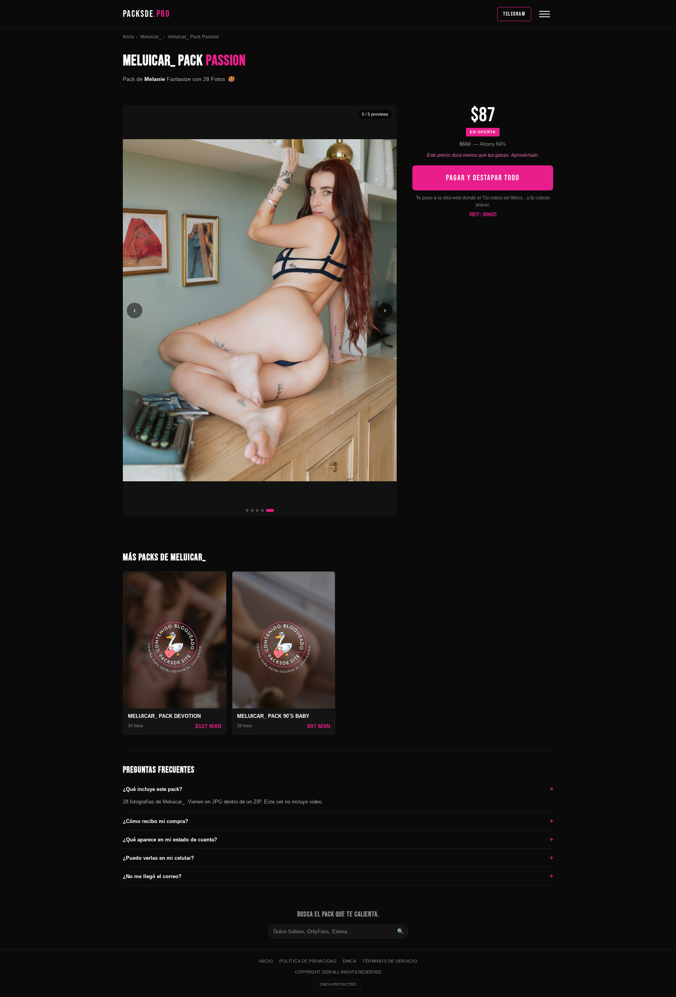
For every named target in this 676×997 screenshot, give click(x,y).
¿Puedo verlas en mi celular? (338, 857)
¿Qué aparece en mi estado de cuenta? (338, 839)
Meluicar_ (151, 36)
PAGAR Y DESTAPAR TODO (483, 178)
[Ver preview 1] (247, 510)
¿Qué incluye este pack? (338, 789)
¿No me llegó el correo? (338, 876)
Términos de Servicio (389, 961)
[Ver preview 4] (262, 510)
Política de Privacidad (307, 961)
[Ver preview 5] (270, 510)
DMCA (349, 961)
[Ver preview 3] (257, 510)
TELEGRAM (514, 14)
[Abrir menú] (544, 14)
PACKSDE (146, 14)
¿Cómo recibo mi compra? (338, 821)
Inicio (128, 36)
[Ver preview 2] (252, 510)
